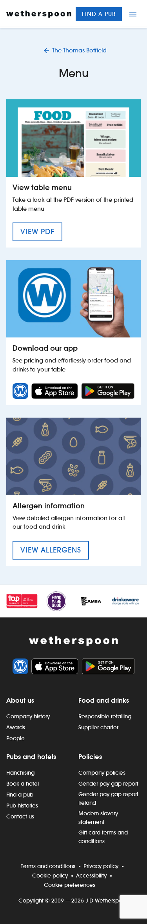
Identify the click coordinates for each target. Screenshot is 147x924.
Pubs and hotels (31, 756)
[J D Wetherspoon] (38, 14)
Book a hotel (22, 783)
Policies (90, 756)
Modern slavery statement (98, 817)
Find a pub (99, 14)
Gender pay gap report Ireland (108, 798)
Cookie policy (50, 875)
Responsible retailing (104, 716)
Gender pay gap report (108, 783)
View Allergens (54, 549)
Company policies (101, 772)
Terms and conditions (48, 866)
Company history (28, 716)
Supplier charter (98, 727)
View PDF (41, 231)
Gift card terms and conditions (103, 837)
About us (20, 700)
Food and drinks (103, 700)
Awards (15, 727)
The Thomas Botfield (79, 50)
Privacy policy (100, 866)
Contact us (20, 816)
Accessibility (91, 875)
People (15, 738)
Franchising (20, 772)
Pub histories (22, 805)
